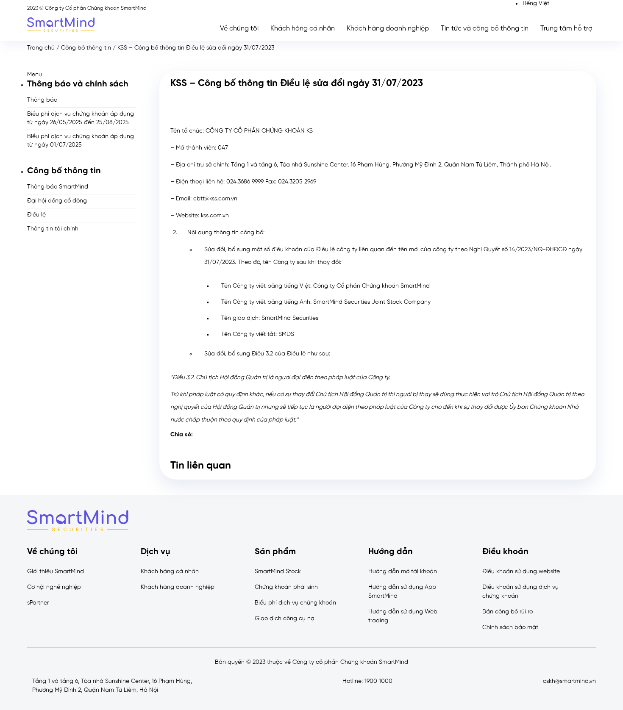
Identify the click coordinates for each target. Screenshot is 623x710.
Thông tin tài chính (52, 229)
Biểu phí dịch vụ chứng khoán (295, 603)
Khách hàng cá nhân (302, 28)
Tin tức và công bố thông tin (484, 28)
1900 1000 (378, 681)
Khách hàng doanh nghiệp (388, 28)
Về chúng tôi (239, 28)
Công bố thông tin (86, 48)
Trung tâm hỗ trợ (566, 28)
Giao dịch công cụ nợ (284, 619)
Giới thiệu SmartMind (55, 572)
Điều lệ (36, 215)
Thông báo (42, 100)
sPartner (38, 603)
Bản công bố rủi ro (507, 612)
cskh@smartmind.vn (569, 681)
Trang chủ (41, 48)
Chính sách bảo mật (510, 627)
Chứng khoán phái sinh (286, 587)
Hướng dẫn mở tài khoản (402, 572)
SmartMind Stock (278, 572)
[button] (81, 75)
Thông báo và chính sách (77, 84)
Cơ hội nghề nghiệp (54, 587)
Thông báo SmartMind (57, 187)
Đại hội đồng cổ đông (57, 201)
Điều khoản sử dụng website (521, 572)
